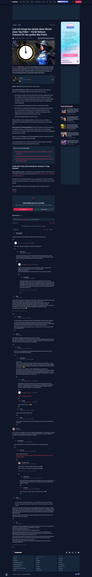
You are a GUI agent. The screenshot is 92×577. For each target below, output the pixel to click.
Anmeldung (78, 1)
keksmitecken (20, 440)
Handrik (19, 316)
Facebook (38, 560)
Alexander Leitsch (18, 38)
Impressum (15, 560)
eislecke (23, 400)
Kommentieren (44, 209)
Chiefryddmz (22, 358)
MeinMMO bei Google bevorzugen (47, 38)
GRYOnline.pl (61, 564)
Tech (47, 1)
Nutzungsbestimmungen (18, 562)
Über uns (15, 558)
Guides (54, 1)
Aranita (17, 428)
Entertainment (38, 1)
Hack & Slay (25, 79)
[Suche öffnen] (73, 2)
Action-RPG (21, 79)
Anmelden (53, 222)
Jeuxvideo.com (62, 566)
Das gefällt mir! (24, 209)
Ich (16, 522)
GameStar (61, 558)
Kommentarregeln (24, 219)
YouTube (37, 566)
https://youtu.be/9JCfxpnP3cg (25, 396)
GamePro (60, 560)
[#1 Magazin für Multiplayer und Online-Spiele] (14, 2)
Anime (43, 1)
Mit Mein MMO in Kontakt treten (19, 568)
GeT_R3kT (22, 450)
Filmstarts (61, 568)
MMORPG (29, 79)
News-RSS (38, 568)
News (24, 1)
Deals (51, 1)
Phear (19, 347)
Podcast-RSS (38, 570)
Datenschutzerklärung (17, 564)
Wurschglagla (19, 233)
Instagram (38, 562)
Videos (27, 1)
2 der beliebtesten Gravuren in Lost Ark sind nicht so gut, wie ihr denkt (33, 156)
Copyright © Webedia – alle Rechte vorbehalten (21, 574)
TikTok (37, 558)
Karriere (14, 570)
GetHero (60, 562)
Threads (37, 564)
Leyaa (17, 497)
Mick (17, 296)
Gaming (32, 1)
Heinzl (17, 334)
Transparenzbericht (17, 566)
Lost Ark (16, 67)
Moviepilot (61, 570)
